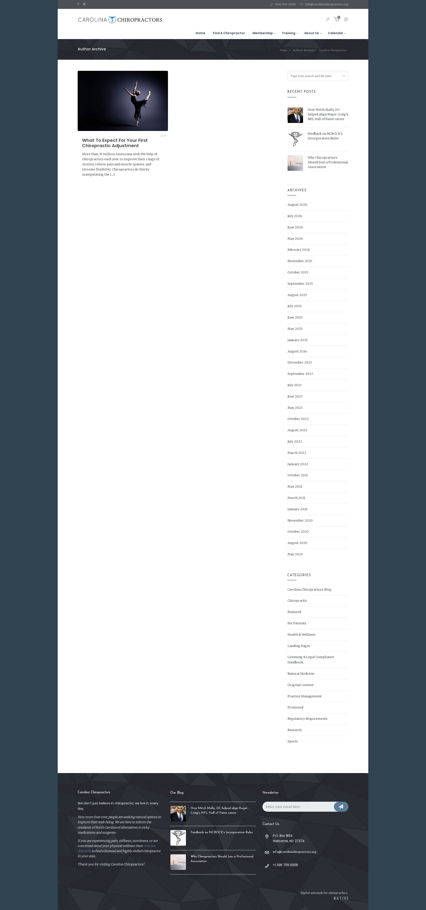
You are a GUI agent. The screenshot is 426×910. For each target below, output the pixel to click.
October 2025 (298, 272)
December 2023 (300, 362)
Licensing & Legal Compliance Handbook (311, 659)
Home (200, 33)
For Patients (297, 623)
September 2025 (300, 284)
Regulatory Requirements (307, 719)
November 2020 (300, 520)
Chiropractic (297, 601)
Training (288, 33)
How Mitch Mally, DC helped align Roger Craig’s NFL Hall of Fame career (328, 114)
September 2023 (300, 374)
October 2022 (298, 419)
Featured (294, 612)
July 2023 (295, 385)
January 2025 (298, 340)
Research (295, 730)
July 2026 (295, 216)
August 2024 (297, 351)
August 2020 (297, 543)
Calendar (335, 33)
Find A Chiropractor (229, 33)
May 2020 (295, 554)
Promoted (295, 707)
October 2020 (298, 532)
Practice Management (305, 696)
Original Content (301, 685)
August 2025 (297, 295)
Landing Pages (299, 646)
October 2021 (298, 475)
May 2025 (295, 329)
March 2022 (297, 453)
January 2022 (298, 464)
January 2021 (297, 509)
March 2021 (296, 498)
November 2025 (300, 261)
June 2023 (295, 396)
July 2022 (295, 441)
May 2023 (295, 408)
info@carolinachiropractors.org (326, 4)
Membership (262, 33)
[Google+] (85, 4)
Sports (293, 741)
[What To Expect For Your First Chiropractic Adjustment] (123, 101)
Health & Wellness (301, 635)
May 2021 (295, 487)
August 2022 (297, 430)
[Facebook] (79, 4)
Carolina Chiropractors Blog (309, 590)
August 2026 (297, 205)
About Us (311, 33)
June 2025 (295, 317)
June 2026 (295, 227)
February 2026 (299, 250)
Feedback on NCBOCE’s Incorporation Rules (325, 136)
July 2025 (295, 306)
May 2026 (295, 239)
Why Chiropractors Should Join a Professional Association (328, 162)
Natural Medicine (301, 674)
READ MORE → (93, 184)
